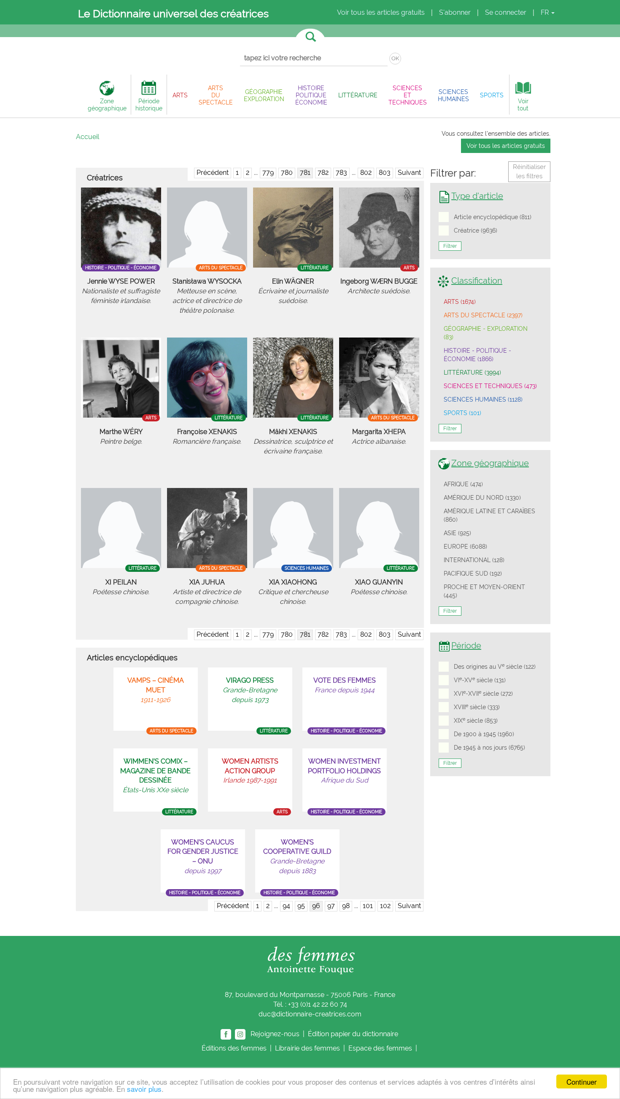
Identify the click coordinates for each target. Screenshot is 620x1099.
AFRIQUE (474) (463, 484)
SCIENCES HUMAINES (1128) (483, 399)
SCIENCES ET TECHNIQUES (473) (490, 386)
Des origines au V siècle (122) (495, 666)
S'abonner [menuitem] (455, 12)
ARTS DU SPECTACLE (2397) (483, 315)
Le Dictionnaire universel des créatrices (173, 13)
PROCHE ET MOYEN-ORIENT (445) (484, 591)
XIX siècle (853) (476, 720)
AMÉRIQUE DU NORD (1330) (482, 497)
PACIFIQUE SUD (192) (473, 573)
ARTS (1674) (460, 301)
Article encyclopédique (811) (492, 217)
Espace (380, 1048)
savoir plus (144, 1088)
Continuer (581, 1081)
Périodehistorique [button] (148, 104)
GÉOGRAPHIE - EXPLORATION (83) (486, 332)
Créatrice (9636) (475, 230)
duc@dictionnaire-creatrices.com (310, 1014)
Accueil (87, 137)
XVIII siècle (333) (477, 706)
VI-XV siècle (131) (480, 680)
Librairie (307, 1048)
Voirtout (523, 104)
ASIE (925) (457, 533)
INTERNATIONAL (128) (474, 560)
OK (395, 58)
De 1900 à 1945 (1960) (484, 734)
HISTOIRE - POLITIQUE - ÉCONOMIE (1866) (477, 354)
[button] (180, 95)
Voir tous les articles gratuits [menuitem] (381, 12)
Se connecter (505, 12)
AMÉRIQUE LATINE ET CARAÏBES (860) (489, 515)
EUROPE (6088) (465, 546)
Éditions (234, 1048)
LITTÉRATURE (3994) (472, 372)
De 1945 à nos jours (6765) (489, 747)
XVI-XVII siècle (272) (483, 693)
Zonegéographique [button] (107, 104)
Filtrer (450, 246)
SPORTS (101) (462, 413)
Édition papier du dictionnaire (354, 1033)
